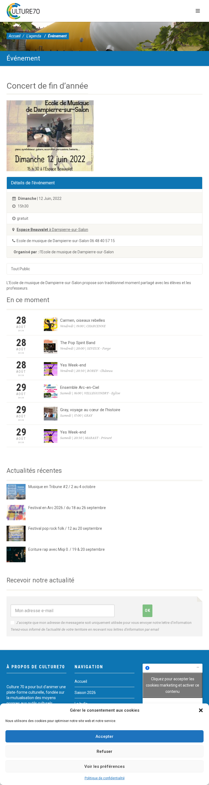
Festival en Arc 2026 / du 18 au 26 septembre (67, 508)
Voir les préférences (104, 766)
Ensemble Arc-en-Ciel (79, 387)
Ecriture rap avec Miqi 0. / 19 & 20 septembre (66, 549)
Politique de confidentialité (105, 778)
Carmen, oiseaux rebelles (82, 320)
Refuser (104, 751)
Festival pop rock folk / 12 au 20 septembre (65, 528)
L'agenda (33, 36)
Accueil (14, 36)
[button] (201, 710)
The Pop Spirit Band (77, 342)
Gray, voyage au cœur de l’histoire (90, 409)
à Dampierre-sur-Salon (52, 229)
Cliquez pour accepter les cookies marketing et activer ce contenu (172, 684)
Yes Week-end (73, 365)
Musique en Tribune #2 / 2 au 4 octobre (62, 487)
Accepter (104, 736)
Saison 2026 (85, 692)
